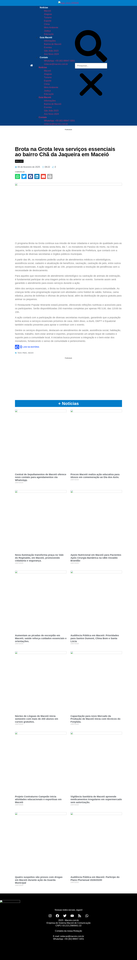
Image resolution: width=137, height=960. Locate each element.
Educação (49, 34)
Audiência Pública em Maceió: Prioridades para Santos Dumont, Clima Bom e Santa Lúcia (95, 638)
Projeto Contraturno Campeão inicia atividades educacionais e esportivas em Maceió (38, 799)
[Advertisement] (68, 134)
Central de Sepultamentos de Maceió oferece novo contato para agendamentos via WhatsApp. (40, 477)
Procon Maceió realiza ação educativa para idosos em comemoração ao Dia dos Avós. (95, 476)
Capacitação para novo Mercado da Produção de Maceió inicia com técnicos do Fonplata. (95, 719)
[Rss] (79, 915)
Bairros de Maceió (52, 44)
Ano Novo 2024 (51, 54)
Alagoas (48, 14)
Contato (44, 57)
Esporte (47, 21)
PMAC (24, 353)
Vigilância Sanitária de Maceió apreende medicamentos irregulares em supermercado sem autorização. (96, 799)
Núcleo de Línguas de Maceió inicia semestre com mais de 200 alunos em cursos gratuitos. (36, 719)
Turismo (48, 17)
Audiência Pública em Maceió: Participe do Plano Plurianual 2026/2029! (95, 878)
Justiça (47, 31)
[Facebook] (57, 915)
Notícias (44, 7)
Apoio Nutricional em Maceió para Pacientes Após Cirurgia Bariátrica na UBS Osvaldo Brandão (96, 558)
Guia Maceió (46, 37)
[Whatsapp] (87, 915)
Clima (47, 24)
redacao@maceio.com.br (56, 64)
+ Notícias (68, 403)
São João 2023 (51, 51)
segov (31, 353)
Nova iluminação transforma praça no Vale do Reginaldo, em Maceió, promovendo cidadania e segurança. (39, 558)
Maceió (47, 11)
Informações (50, 41)
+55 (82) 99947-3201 (74, 939)
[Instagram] (50, 915)
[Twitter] (65, 915)
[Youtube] (72, 915)
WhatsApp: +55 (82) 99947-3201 (59, 61)
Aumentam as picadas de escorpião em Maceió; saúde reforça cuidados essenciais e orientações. (40, 638)
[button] (91, 46)
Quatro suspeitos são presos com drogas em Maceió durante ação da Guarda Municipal (38, 880)
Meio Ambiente (51, 27)
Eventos (48, 47)
